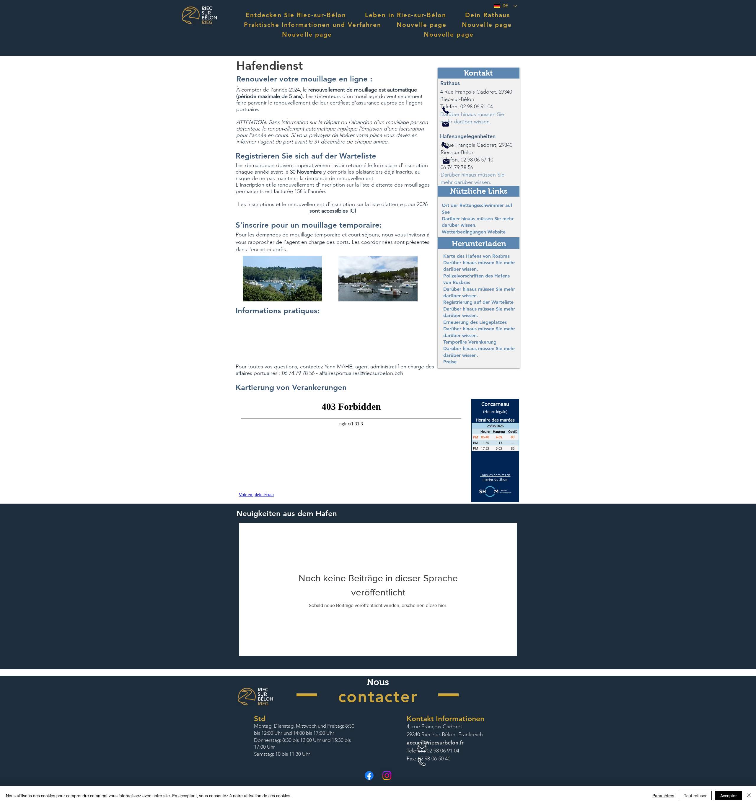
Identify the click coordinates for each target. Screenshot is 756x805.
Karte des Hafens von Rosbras (476, 256)
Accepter (728, 796)
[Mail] (445, 124)
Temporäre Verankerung (469, 342)
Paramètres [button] (663, 796)
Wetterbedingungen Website (474, 232)
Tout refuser (695, 796)
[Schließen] (748, 795)
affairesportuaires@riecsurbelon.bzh (361, 373)
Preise (450, 362)
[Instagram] (387, 775)
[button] (296, 15)
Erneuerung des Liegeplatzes (475, 322)
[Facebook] (369, 775)
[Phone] (445, 110)
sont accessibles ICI (332, 211)
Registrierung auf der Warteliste (478, 302)
